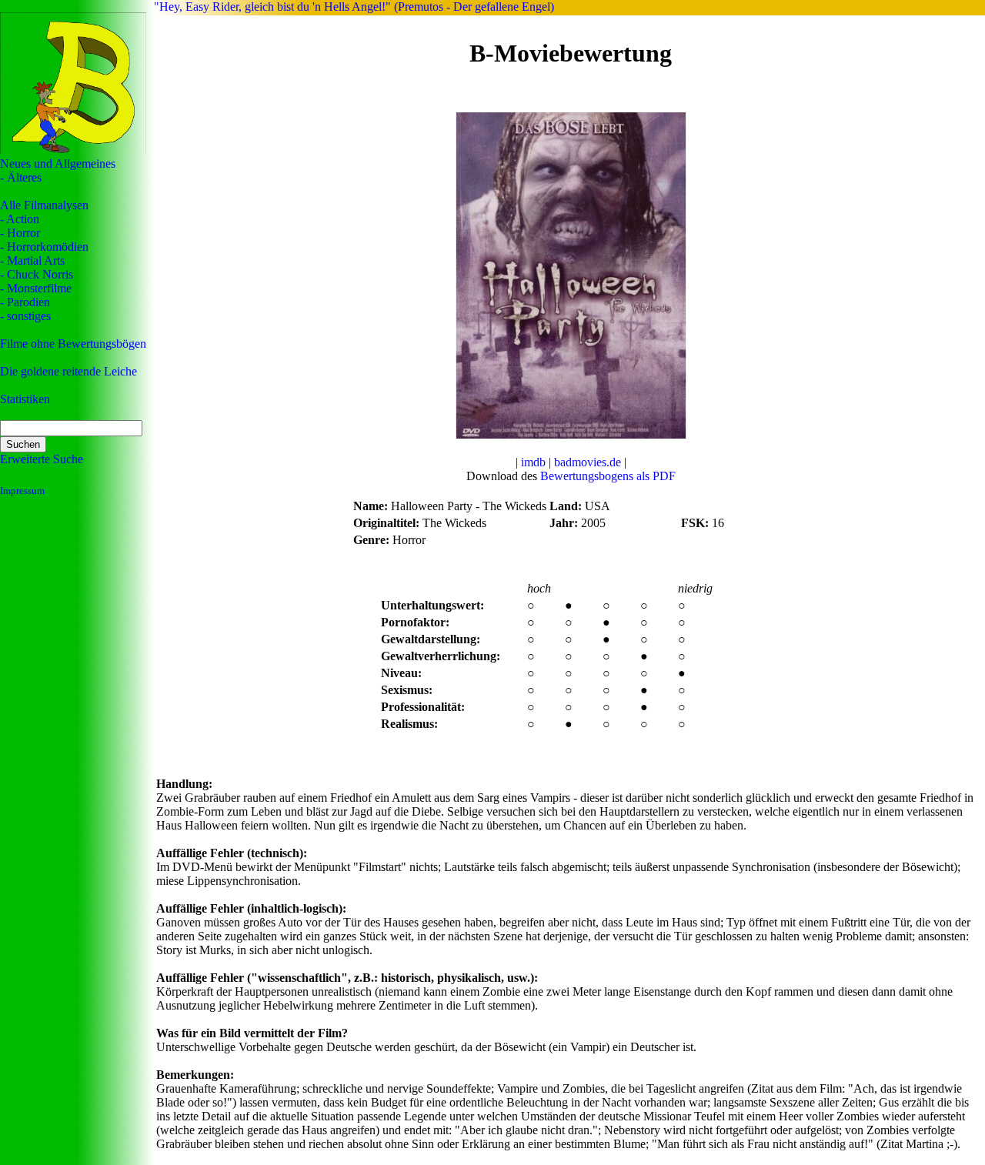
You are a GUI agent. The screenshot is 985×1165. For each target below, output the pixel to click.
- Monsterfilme (36, 288)
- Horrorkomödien (44, 246)
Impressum (22, 490)
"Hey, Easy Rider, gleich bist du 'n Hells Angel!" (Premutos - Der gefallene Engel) (354, 6)
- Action (19, 218)
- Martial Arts (32, 260)
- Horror (20, 232)
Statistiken (25, 399)
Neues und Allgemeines (57, 163)
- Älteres (21, 177)
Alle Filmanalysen (44, 205)
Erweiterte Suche (41, 459)
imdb (533, 462)
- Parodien (25, 302)
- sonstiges (25, 315)
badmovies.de (587, 462)
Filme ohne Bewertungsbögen (73, 343)
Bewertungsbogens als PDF (608, 475)
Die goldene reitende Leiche (68, 371)
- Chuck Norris (36, 274)
